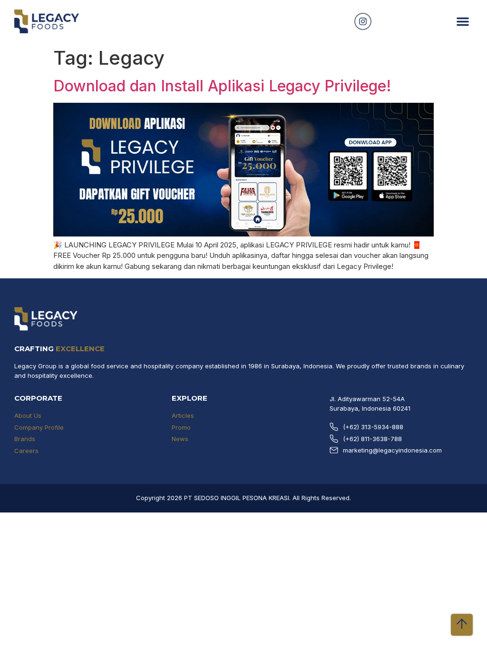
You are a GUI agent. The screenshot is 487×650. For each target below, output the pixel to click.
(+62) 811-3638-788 (372, 439)
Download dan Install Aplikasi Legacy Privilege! (222, 86)
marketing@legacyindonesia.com (392, 450)
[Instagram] (362, 21)
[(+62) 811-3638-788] (334, 438)
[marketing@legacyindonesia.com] (334, 450)
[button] (463, 21)
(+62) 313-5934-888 (373, 427)
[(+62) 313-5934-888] (334, 427)
